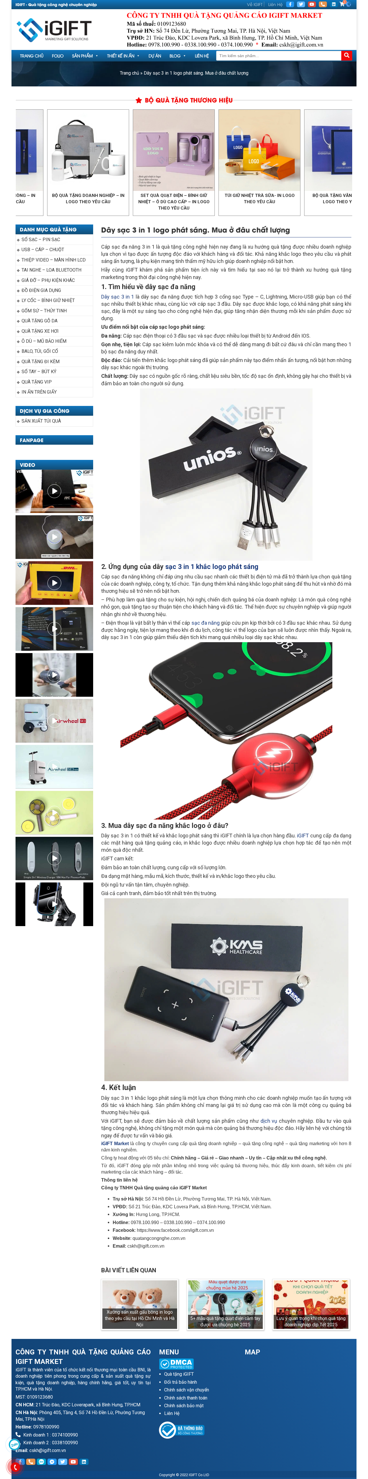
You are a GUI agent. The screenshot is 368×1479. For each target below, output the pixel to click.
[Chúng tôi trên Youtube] (312, 4)
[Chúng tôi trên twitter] (301, 4)
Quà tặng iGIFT (179, 1374)
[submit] (346, 56)
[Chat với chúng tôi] (14, 1444)
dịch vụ (268, 1121)
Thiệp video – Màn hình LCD (54, 260)
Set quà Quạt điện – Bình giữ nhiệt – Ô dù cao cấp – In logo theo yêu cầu (128, 202)
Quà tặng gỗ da (39, 321)
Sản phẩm (82, 55)
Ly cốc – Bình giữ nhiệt (48, 300)
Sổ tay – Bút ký (39, 371)
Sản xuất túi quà (41, 421)
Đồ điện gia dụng (41, 290)
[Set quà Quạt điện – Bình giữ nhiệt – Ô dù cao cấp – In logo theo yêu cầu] (127, 150)
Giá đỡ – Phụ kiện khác (48, 280)
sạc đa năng (205, 623)
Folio (58, 55)
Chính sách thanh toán (185, 1398)
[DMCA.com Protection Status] (198, 1364)
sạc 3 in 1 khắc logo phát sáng (211, 567)
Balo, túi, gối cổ (40, 351)
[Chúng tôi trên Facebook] (290, 4)
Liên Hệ (275, 4)
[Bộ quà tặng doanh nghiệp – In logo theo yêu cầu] (42, 150)
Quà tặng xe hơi (40, 331)
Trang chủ (31, 55)
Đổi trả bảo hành (180, 1382)
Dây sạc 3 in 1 (117, 297)
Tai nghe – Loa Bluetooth (51, 270)
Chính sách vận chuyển (186, 1390)
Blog (175, 55)
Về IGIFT (254, 4)
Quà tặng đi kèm (41, 361)
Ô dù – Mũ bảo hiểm (44, 341)
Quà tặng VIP (37, 382)
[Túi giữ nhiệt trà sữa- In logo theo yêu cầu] (213, 150)
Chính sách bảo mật (184, 1405)
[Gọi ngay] (323, 4)
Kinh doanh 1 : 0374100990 (50, 1435)
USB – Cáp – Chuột (43, 249)
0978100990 (46, 1427)
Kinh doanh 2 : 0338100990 (50, 1442)
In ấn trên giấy (39, 392)
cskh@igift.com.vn (47, 1450)
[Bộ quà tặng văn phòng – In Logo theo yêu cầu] (299, 150)
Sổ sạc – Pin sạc (41, 239)
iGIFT (303, 836)
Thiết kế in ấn (120, 55)
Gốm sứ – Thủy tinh (44, 310)
